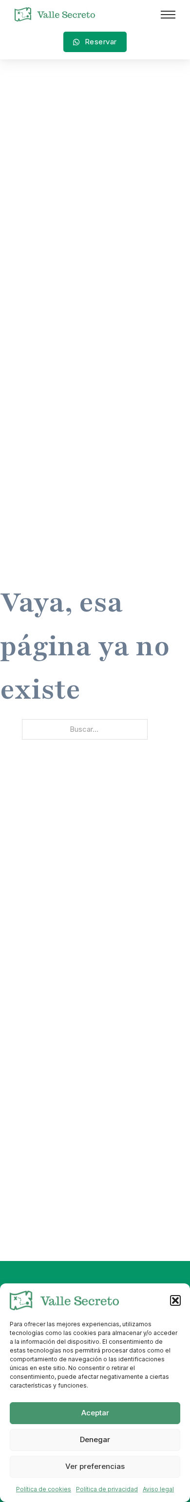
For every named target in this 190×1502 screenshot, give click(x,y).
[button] (175, 1300)
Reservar (101, 41)
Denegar (95, 1439)
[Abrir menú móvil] (168, 15)
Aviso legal (158, 1489)
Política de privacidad (107, 1489)
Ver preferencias (95, 1466)
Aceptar (95, 1412)
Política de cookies (43, 1489)
